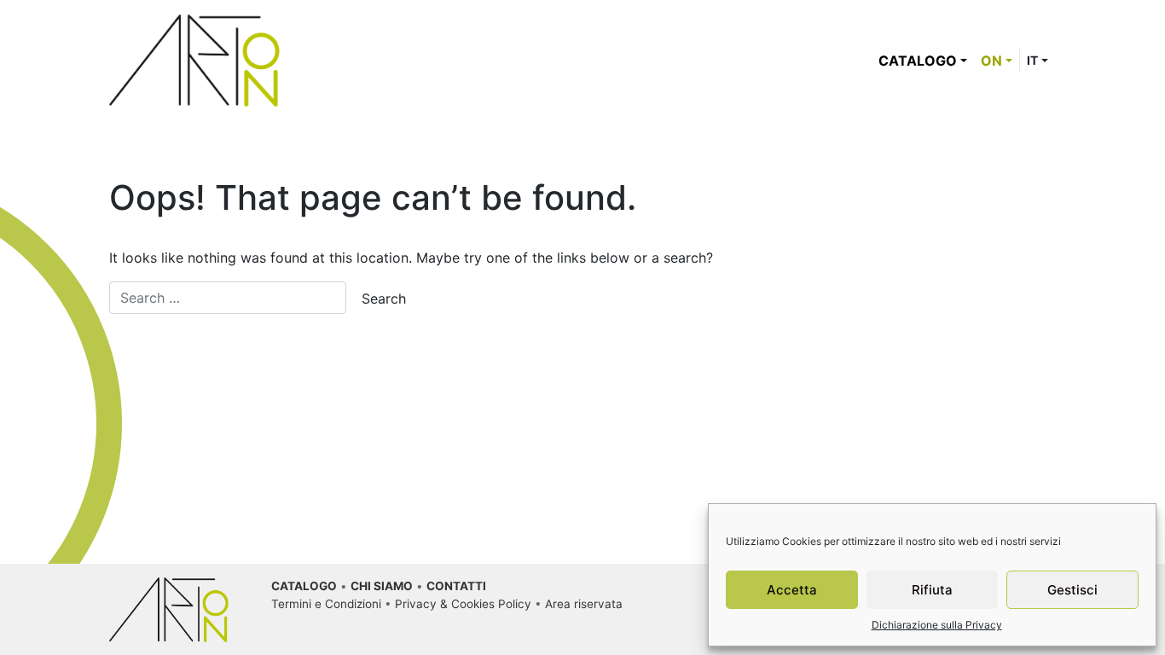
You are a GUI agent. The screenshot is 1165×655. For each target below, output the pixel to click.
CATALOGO (304, 586)
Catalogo (917, 60)
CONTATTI (456, 586)
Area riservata (584, 604)
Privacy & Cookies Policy (463, 604)
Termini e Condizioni (326, 604)
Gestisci (1072, 590)
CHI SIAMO (382, 586)
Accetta (792, 590)
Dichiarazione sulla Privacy (937, 624)
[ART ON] (194, 59)
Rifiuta (932, 590)
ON (991, 60)
